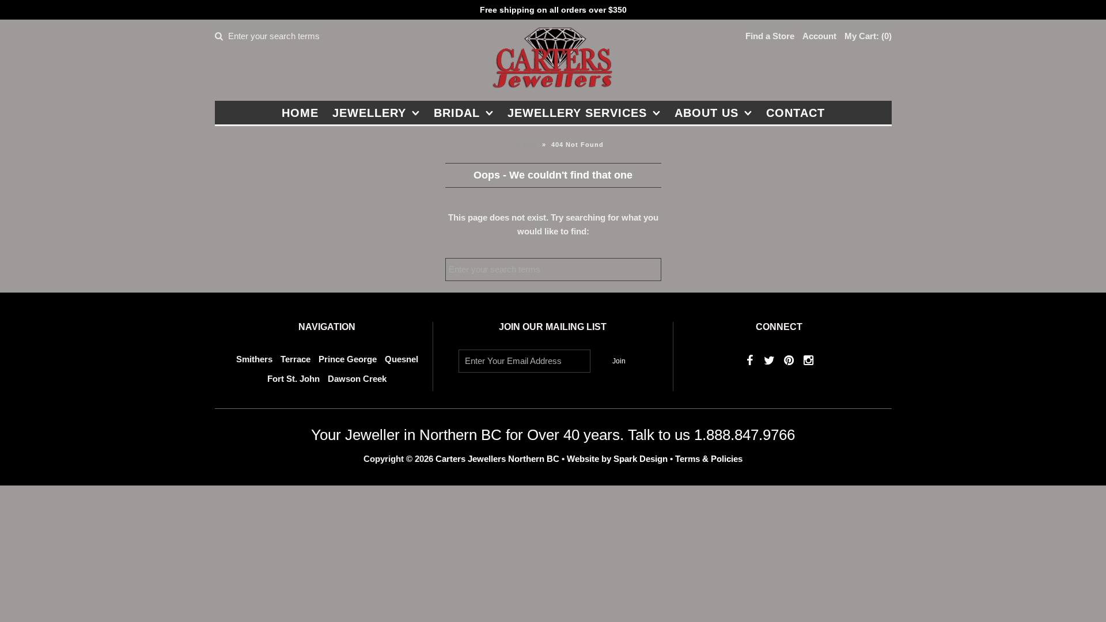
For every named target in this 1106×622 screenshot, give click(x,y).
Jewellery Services (577, 113)
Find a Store (769, 36)
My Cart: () (868, 36)
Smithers (254, 359)
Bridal (457, 113)
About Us (706, 113)
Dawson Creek (357, 379)
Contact (795, 113)
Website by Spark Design (618, 459)
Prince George (348, 359)
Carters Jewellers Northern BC (497, 459)
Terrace (295, 359)
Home (300, 113)
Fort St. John (293, 379)
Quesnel (401, 359)
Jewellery (369, 113)
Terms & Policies (709, 459)
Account (819, 36)
